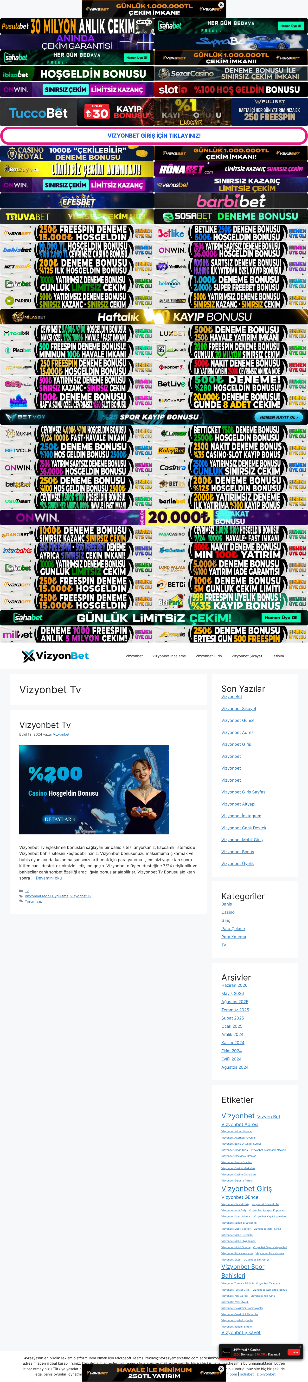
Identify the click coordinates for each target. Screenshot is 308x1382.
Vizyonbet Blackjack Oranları (239, 1156)
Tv (27, 891)
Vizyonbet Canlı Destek (243, 827)
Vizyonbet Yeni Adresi (234, 1295)
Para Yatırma (233, 936)
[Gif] (154, 316)
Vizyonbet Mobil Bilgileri (236, 1228)
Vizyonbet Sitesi (231, 1259)
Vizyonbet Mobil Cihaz (267, 1228)
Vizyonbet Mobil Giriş (242, 839)
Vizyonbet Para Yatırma (270, 1253)
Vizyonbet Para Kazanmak (237, 1253)
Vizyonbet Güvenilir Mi (265, 1204)
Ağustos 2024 (235, 1067)
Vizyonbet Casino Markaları (238, 1168)
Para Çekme (233, 928)
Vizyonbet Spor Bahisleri (242, 1271)
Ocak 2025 (231, 1026)
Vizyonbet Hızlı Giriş (233, 1210)
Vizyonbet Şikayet (246, 656)
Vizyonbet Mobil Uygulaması (238, 1241)
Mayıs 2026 (232, 993)
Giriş (225, 920)
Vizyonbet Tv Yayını (268, 1283)
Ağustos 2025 (234, 1001)
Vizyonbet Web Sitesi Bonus (270, 1289)
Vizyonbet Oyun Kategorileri (270, 1247)
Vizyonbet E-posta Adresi (237, 1180)
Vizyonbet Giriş (209, 656)
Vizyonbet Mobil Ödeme (235, 1247)
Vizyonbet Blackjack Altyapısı (269, 1150)
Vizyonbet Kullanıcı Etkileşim (239, 1222)
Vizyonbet (134, 656)
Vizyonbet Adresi (238, 732)
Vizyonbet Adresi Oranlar (236, 1131)
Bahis (226, 904)
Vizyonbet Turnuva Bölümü (237, 1283)
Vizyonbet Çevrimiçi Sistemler (239, 1314)
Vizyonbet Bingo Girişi (235, 1150)
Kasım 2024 (232, 1042)
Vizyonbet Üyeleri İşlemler (237, 1320)
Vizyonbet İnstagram (241, 815)
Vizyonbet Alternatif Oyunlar (238, 1137)
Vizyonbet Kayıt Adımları (236, 1216)
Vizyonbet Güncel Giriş (235, 1204)
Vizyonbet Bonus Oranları (236, 1162)
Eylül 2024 (231, 1059)
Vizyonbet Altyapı (238, 804)
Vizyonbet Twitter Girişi (235, 1289)
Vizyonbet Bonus (237, 851)
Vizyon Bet (231, 696)
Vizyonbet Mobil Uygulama (46, 896)
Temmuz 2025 (235, 1009)
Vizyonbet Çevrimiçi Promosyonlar (242, 1308)
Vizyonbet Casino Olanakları (238, 1174)
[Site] (77, 233)
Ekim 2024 (231, 1050)
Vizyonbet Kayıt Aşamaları (270, 1216)
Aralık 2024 (232, 1034)
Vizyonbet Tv (45, 725)
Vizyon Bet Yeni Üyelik (235, 1302)
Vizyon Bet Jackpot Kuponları (267, 1210)
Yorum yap (33, 901)
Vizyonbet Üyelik (237, 863)
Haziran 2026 (234, 985)
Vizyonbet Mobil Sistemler (237, 1235)
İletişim (278, 656)
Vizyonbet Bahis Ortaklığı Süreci (241, 1143)
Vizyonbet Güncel (238, 720)
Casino (228, 912)
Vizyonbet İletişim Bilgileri (237, 1326)
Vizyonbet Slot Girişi (256, 1259)
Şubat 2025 (232, 1018)
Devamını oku (49, 878)
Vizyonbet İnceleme (169, 656)
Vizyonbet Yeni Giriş (262, 1295)
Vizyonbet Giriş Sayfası (243, 792)
